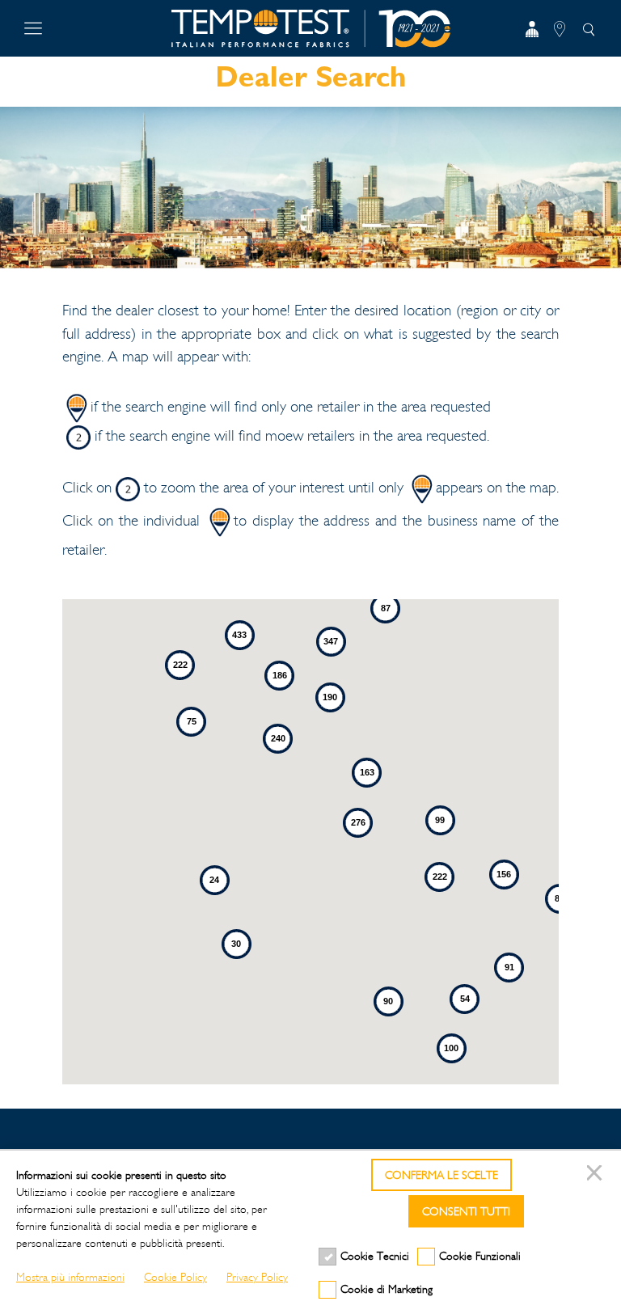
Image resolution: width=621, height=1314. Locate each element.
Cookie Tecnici (374, 1256)
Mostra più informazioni (70, 1277)
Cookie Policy (175, 1277)
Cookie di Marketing (386, 1289)
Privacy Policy (257, 1277)
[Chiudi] (597, 1175)
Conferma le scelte (441, 1175)
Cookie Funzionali (480, 1256)
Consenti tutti (466, 1212)
